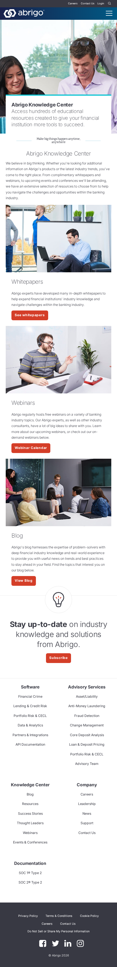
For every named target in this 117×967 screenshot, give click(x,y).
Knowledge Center (30, 784)
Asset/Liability (87, 696)
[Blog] (58, 492)
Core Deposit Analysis (87, 735)
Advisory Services (87, 687)
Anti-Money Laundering (86, 706)
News (86, 813)
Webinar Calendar (31, 448)
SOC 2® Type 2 (30, 882)
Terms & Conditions (58, 916)
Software (30, 687)
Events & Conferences (30, 842)
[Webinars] (58, 359)
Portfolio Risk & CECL (30, 716)
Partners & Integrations (30, 735)
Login (100, 3)
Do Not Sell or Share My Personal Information (58, 931)
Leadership (87, 804)
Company (87, 784)
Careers (73, 3)
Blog (30, 794)
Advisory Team (86, 764)
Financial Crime (30, 696)
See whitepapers (30, 315)
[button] (58, 931)
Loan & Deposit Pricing (86, 744)
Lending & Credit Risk (30, 706)
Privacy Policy (28, 916)
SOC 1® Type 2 (30, 873)
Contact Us (87, 3)
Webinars (30, 833)
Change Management (87, 725)
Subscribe (58, 658)
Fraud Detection (86, 716)
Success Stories (30, 813)
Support (87, 823)
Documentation (30, 863)
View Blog (24, 580)
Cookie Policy (89, 916)
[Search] (109, 3)
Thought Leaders (30, 823)
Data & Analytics (30, 725)
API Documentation (30, 744)
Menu (109, 13)
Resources (30, 804)
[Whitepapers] (58, 238)
